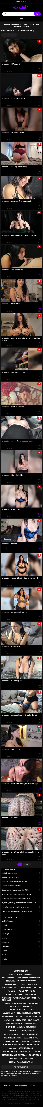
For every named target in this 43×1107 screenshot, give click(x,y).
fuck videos (35, 1055)
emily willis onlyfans (17, 1010)
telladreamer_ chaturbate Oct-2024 (21, 890)
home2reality (21, 929)
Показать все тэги (21, 1067)
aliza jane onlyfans (11, 1041)
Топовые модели (10, 917)
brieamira (10, 981)
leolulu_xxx (10, 984)
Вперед (26, 864)
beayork (12, 1031)
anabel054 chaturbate (26, 981)
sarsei (21, 925)
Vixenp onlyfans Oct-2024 (21, 886)
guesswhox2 (34, 1051)
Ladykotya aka (21, 921)
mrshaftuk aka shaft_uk (21, 1062)
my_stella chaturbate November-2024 (21, 907)
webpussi (12, 1048)
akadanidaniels (10, 1052)
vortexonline (30, 994)
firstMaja (21, 934)
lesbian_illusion (26, 1031)
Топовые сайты (10, 870)
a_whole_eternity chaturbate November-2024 (21, 903)
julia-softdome (31, 1038)
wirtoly (19, 1016)
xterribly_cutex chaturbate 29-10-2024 (21, 894)
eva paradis (12, 991)
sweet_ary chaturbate (31, 1041)
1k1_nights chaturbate (28, 984)
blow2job (21, 938)
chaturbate (33, 1020)
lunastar (23, 1051)
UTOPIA (36, 24)
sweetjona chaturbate (21, 877)
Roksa (21, 951)
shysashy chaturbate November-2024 (21, 898)
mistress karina (10, 988)
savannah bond (30, 1023)
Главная (6, 1086)
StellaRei (21, 946)
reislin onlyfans (11, 1034)
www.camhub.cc (22, 1)
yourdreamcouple (14, 994)
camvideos (9, 1020)
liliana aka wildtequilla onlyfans (21, 974)
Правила (36, 1086)
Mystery (21, 959)
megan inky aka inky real (14, 1055)
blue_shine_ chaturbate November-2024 (21, 911)
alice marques (8, 977)
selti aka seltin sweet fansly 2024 (21, 882)
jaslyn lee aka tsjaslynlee (30, 987)
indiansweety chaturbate (28, 1013)
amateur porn (21, 971)
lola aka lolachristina (21, 1059)
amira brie (21, 1020)
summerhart (9, 1013)
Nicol (21, 955)
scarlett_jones (27, 991)
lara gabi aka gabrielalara (28, 978)
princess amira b (14, 1024)
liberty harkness (29, 1034)
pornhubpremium (12, 1038)
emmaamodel (7, 1016)
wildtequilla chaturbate (21, 1006)
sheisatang (34, 1003)
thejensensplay (33, 1017)
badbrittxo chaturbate (21, 873)
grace (31, 1010)
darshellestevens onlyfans (15, 1003)
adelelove (21, 942)
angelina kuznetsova (26, 1027)
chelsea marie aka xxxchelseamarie (21, 1045)
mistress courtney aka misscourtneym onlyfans (21, 999)
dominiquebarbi (26, 1048)
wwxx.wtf (18, 1103)
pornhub (10, 1027)
